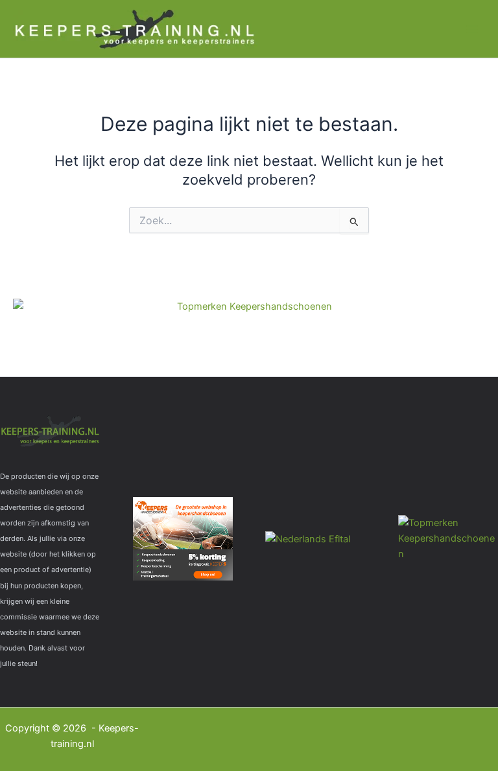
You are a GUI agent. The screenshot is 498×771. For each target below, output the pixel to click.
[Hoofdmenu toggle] (472, 28)
